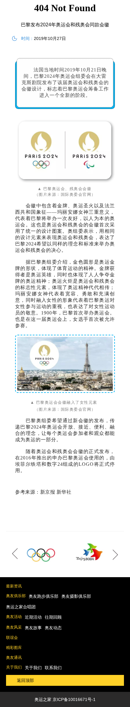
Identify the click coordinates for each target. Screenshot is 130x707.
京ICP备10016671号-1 (74, 699)
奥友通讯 (14, 657)
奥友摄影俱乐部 (76, 596)
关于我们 (14, 667)
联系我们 (53, 667)
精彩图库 (14, 647)
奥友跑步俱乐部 (43, 596)
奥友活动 (14, 616)
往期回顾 (53, 617)
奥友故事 (33, 627)
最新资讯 (14, 586)
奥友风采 (14, 627)
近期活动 (33, 617)
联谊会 (12, 637)
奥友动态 (53, 627)
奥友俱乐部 (16, 596)
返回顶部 (25, 680)
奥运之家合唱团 (21, 606)
